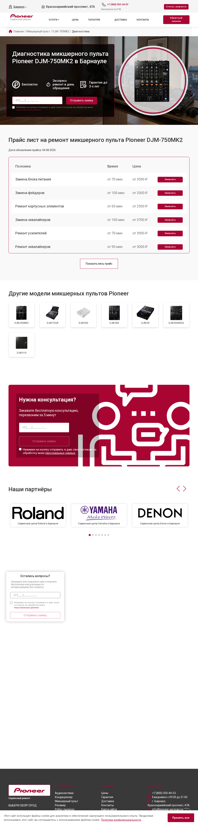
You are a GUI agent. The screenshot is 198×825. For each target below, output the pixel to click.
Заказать (170, 179)
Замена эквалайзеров (32, 220)
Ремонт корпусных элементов (39, 206)
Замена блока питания (33, 179)
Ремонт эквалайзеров (32, 247)
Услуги (53, 19)
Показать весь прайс (99, 263)
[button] (178, 488)
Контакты (143, 19)
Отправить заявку (81, 100)
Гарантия (94, 19)
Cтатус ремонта (176, 6)
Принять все (180, 817)
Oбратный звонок (176, 19)
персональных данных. (28, 110)
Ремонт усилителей (31, 233)
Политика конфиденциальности (121, 819)
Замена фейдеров (29, 193)
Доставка (120, 19)
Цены (75, 19)
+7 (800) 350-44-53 (117, 4)
